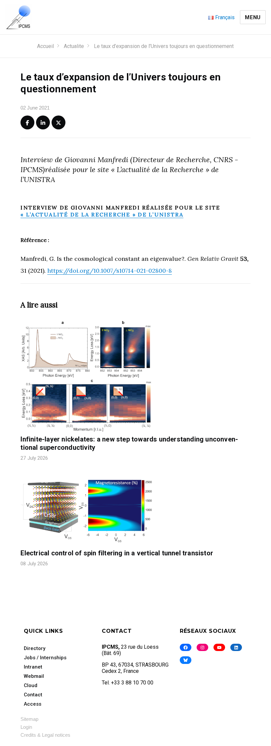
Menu (253, 17)
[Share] (27, 122)
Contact (33, 695)
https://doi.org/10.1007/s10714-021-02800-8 (109, 270)
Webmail (34, 676)
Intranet (33, 667)
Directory (34, 648)
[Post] (58, 122)
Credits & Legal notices (45, 735)
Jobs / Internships (45, 658)
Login (26, 727)
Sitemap (29, 719)
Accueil (45, 46)
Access (32, 704)
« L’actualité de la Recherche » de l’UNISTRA (101, 214)
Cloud (30, 685)
